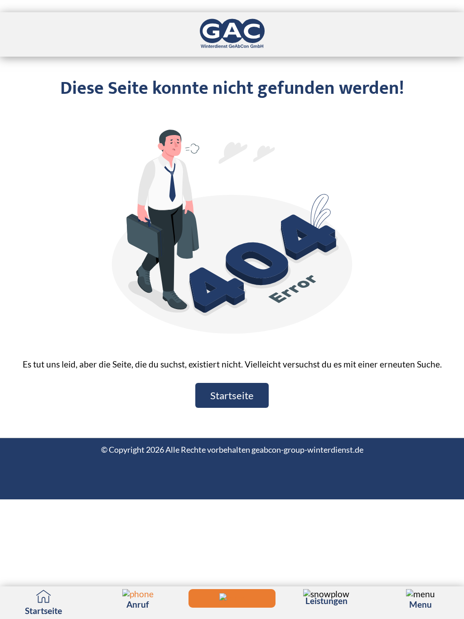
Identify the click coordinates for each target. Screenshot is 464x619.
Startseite (232, 395)
